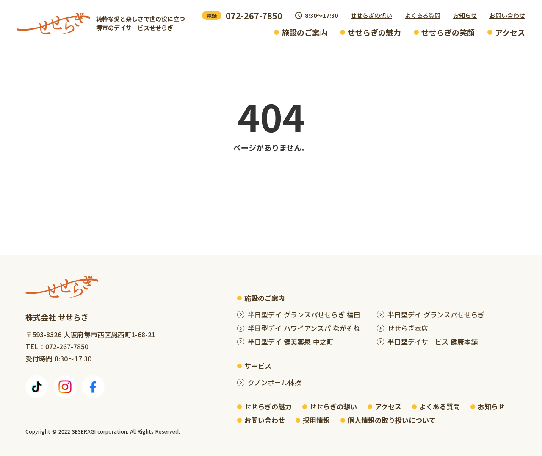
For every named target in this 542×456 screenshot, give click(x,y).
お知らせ (465, 15)
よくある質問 (422, 15)
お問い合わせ (507, 15)
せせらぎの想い (371, 15)
